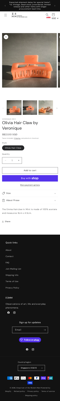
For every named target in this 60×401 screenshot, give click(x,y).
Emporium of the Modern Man (28, 388)
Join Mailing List (13, 269)
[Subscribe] (45, 330)
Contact (9, 256)
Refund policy (19, 391)
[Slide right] (57, 108)
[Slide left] (3, 108)
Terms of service (48, 391)
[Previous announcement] (5, 6)
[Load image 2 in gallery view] (30, 107)
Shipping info (12, 275)
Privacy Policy (12, 287)
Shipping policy (31, 395)
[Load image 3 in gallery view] (46, 107)
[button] (6, 15)
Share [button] (7, 221)
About (8, 250)
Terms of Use (12, 281)
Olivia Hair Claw (13, 148)
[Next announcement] (55, 6)
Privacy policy (33, 391)
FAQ (7, 262)
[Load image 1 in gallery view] (14, 107)
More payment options (30, 185)
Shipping (17, 138)
